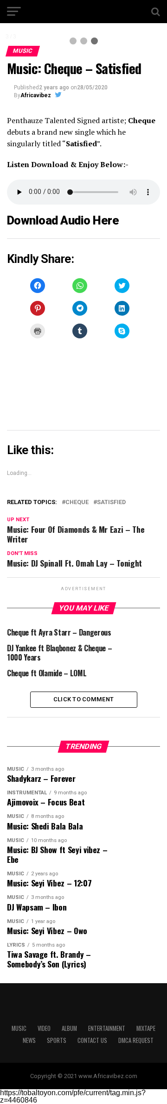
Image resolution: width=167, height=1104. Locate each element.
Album (69, 1028)
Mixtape (145, 1028)
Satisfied (111, 502)
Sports (56, 1040)
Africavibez (35, 95)
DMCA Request (136, 1040)
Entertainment (106, 1028)
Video (44, 1028)
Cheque (77, 502)
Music (19, 1028)
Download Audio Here (63, 220)
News (29, 1040)
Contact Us (92, 1040)
